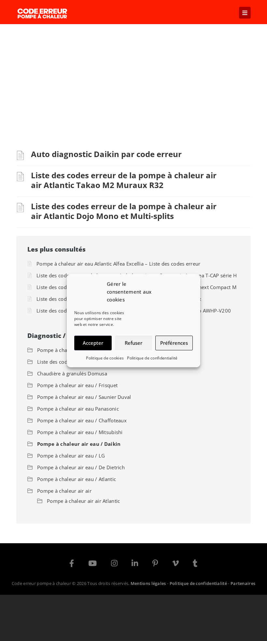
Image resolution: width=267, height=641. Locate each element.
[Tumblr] (195, 564)
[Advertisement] (133, 73)
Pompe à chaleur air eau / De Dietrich (81, 467)
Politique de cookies (105, 358)
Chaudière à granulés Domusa (72, 373)
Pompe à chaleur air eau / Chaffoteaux (82, 420)
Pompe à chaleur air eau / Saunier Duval (84, 397)
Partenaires (243, 583)
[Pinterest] (155, 564)
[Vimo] (175, 564)
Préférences (174, 343)
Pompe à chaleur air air (64, 491)
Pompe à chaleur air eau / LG (71, 455)
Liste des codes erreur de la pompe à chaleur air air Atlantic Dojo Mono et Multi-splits (124, 211)
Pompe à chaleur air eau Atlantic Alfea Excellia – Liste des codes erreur (118, 263)
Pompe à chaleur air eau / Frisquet (77, 385)
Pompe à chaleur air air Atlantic (83, 501)
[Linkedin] (135, 564)
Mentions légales (148, 583)
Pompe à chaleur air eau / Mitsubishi (80, 432)
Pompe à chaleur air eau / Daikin (79, 444)
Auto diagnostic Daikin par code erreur (106, 154)
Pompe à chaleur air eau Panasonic (78, 408)
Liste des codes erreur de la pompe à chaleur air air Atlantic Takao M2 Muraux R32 (124, 180)
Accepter (93, 343)
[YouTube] (92, 564)
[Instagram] (114, 564)
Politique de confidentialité (152, 358)
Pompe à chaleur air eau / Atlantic (76, 479)
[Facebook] (71, 564)
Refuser (133, 343)
